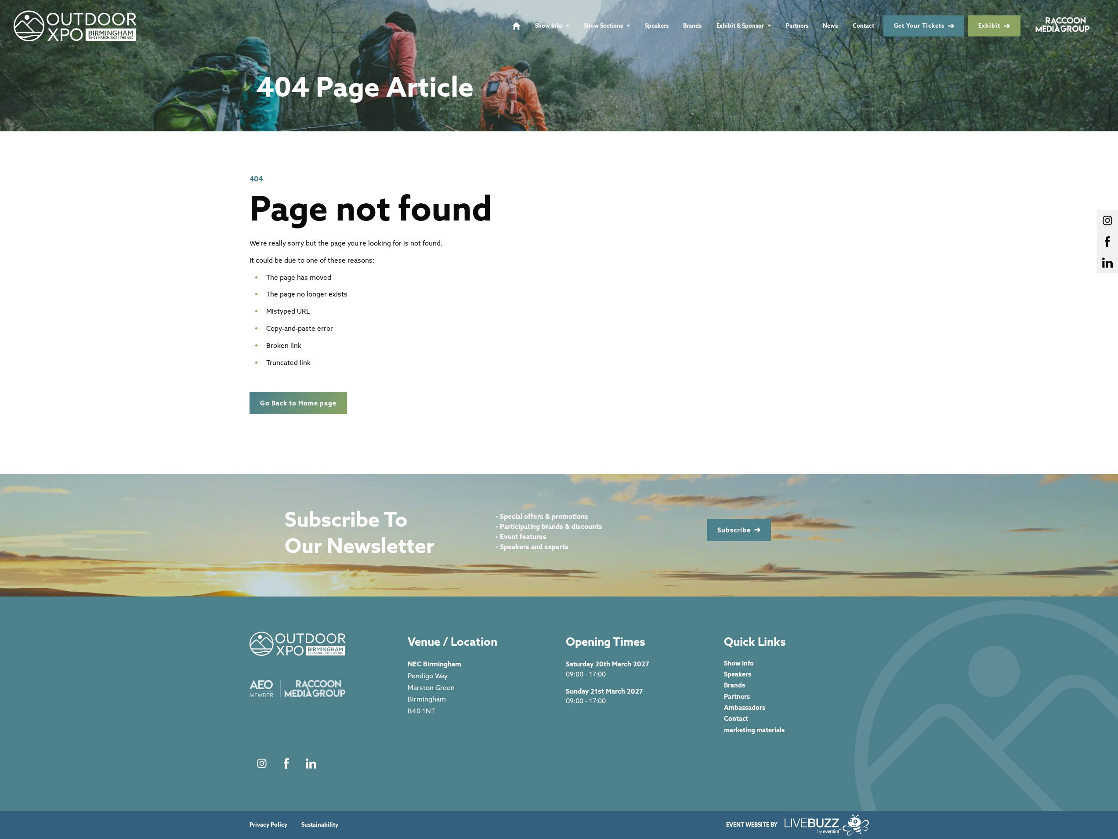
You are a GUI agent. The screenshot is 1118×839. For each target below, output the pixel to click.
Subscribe (734, 530)
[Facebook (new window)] (286, 763)
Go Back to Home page (298, 403)
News (830, 25)
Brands (692, 25)
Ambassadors (744, 707)
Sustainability (319, 824)
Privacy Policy (268, 824)
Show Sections (603, 25)
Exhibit (989, 25)
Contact (863, 25)
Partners (797, 25)
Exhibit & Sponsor (740, 25)
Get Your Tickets (919, 25)
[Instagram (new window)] (262, 763)
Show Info (548, 25)
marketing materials (754, 730)
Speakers (657, 25)
